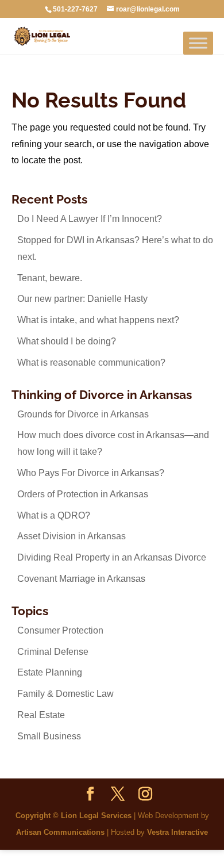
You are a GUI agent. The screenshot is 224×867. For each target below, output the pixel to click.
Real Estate (41, 715)
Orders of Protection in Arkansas (82, 494)
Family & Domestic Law (65, 694)
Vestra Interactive (177, 832)
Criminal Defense (52, 652)
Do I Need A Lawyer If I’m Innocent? (89, 219)
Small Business (49, 736)
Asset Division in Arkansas (71, 536)
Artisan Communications (60, 832)
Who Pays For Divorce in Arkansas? (90, 473)
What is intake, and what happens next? (98, 320)
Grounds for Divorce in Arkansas (83, 414)
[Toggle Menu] (198, 42)
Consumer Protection (60, 630)
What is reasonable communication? (91, 362)
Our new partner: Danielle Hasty (82, 299)
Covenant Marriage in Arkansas (81, 579)
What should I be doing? (66, 341)
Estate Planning (49, 672)
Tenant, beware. (49, 278)
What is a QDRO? (53, 515)
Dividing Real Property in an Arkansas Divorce (111, 557)
